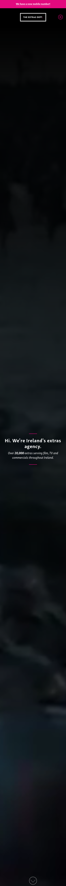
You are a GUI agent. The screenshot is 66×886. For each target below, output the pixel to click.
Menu (60, 17)
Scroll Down (33, 881)
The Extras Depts (33, 17)
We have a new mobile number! (33, 4)
